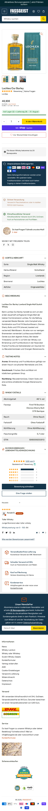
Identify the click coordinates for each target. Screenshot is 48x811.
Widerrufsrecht (8, 677)
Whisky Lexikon (8, 650)
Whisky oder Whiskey (11, 653)
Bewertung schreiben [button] (24, 486)
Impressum (6, 684)
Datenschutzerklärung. (33, 623)
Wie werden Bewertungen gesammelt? (18, 539)
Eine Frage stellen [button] (24, 493)
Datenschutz (7, 681)
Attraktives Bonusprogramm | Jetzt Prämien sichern (24, 3)
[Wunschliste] (38, 11)
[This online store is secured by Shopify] (28, 788)
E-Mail (14, 232)
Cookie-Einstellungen (11, 670)
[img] (6, 509)
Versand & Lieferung (10, 674)
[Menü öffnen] (4, 11)
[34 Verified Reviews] (24, 783)
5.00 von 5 (30, 461)
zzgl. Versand (12, 104)
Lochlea (5, 94)
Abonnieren (38, 628)
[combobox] (24, 18)
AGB (4, 667)
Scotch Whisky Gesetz (11, 657)
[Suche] (43, 18)
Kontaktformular (16, 588)
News (4, 647)
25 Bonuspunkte (17, 610)
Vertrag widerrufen (10, 664)
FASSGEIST (26, 800)
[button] (7, 91)
